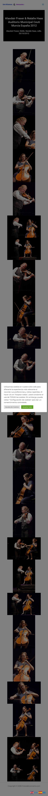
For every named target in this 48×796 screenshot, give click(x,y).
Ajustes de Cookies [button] (12, 407)
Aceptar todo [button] (27, 407)
